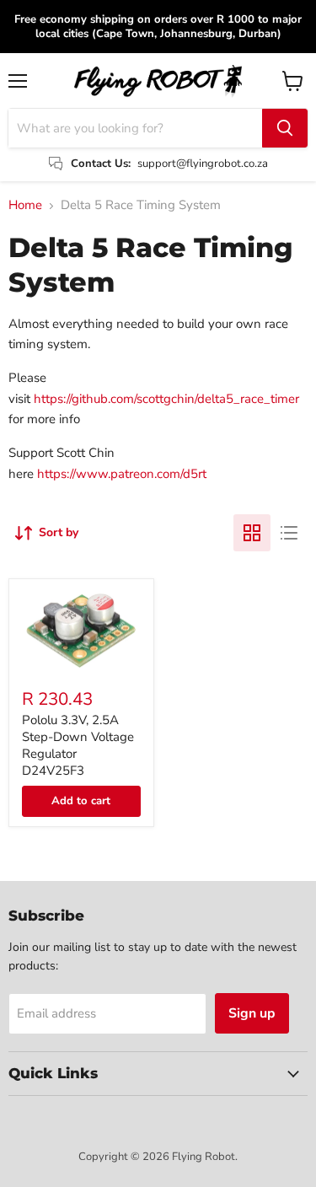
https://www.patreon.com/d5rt (121, 473)
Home (25, 205)
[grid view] (251, 532)
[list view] (289, 532)
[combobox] (135, 128)
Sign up (252, 1013)
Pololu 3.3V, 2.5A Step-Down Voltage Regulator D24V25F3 (78, 745)
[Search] (285, 128)
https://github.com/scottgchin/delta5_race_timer (166, 398)
